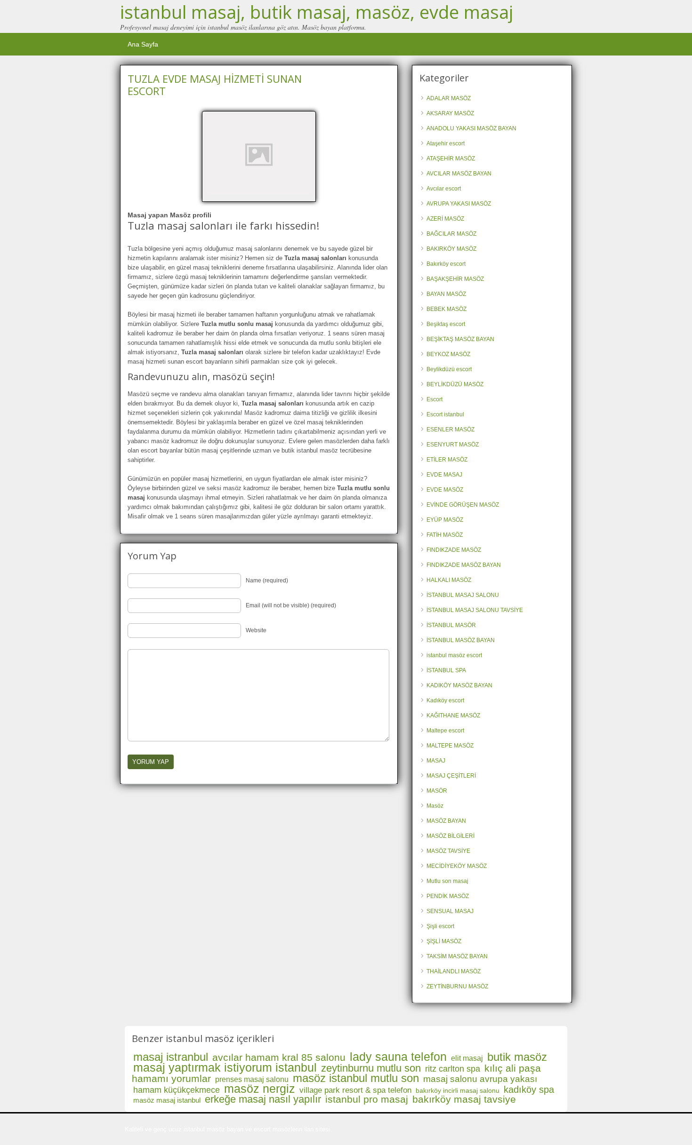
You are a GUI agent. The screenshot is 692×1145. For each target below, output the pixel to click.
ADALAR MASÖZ (448, 98)
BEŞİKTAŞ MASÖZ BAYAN (460, 339)
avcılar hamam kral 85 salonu (279, 1057)
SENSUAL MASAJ (450, 911)
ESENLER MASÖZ (450, 429)
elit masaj (467, 1058)
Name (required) (267, 580)
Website (256, 630)
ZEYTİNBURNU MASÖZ (457, 986)
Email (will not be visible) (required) (291, 605)
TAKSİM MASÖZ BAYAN (457, 956)
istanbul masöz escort (454, 655)
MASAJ (435, 760)
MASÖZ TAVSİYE (448, 851)
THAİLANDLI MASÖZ (453, 971)
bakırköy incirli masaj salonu (457, 1090)
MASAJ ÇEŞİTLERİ (451, 775)
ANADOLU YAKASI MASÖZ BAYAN (471, 128)
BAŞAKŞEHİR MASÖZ (455, 279)
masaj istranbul (170, 1056)
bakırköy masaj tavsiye (464, 1099)
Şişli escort (440, 926)
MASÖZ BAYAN (446, 821)
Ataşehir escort (445, 143)
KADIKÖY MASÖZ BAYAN (459, 685)
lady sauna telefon (398, 1056)
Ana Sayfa (143, 44)
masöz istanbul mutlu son (356, 1078)
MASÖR (436, 790)
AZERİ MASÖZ (445, 218)
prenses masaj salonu (252, 1079)
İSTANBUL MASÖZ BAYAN (460, 640)
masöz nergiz (259, 1088)
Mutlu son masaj (447, 881)
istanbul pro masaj (366, 1099)
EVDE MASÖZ (444, 489)
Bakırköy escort (446, 264)
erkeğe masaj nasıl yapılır (263, 1099)
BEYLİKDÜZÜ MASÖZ (454, 384)
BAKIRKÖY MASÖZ (451, 249)
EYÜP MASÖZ (444, 520)
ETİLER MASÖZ (446, 459)
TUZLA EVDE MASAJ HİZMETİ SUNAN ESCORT (215, 85)
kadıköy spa (529, 1089)
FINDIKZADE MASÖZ (453, 550)
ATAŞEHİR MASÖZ (450, 158)
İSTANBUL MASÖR (451, 625)
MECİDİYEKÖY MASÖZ (456, 866)
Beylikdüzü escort (449, 369)
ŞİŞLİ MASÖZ (443, 941)
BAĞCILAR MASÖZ (451, 234)
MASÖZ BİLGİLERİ (450, 836)
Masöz (434, 806)
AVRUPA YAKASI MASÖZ (458, 203)
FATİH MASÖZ (444, 535)
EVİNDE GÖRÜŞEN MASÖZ (462, 504)
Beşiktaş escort (445, 324)
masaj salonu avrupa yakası (480, 1079)
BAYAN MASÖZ (446, 294)
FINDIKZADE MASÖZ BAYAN (463, 565)
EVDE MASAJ (444, 474)
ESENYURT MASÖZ (452, 444)
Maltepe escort (445, 730)
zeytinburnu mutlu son (371, 1068)
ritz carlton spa (452, 1068)
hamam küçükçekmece (176, 1090)
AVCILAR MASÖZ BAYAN (458, 173)
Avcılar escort (443, 188)
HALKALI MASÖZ (448, 580)
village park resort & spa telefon (355, 1090)
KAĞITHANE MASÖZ (453, 715)
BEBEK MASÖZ (446, 309)
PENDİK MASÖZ (447, 896)
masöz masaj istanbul (167, 1100)
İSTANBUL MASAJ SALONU (462, 595)
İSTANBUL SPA (446, 670)
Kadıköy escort (445, 700)
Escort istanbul (445, 414)
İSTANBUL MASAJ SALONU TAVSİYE (474, 610)
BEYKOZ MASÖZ (448, 354)
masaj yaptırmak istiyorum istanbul (225, 1067)
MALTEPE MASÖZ (450, 745)
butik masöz (517, 1056)
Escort (434, 399)
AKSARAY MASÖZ (450, 113)
